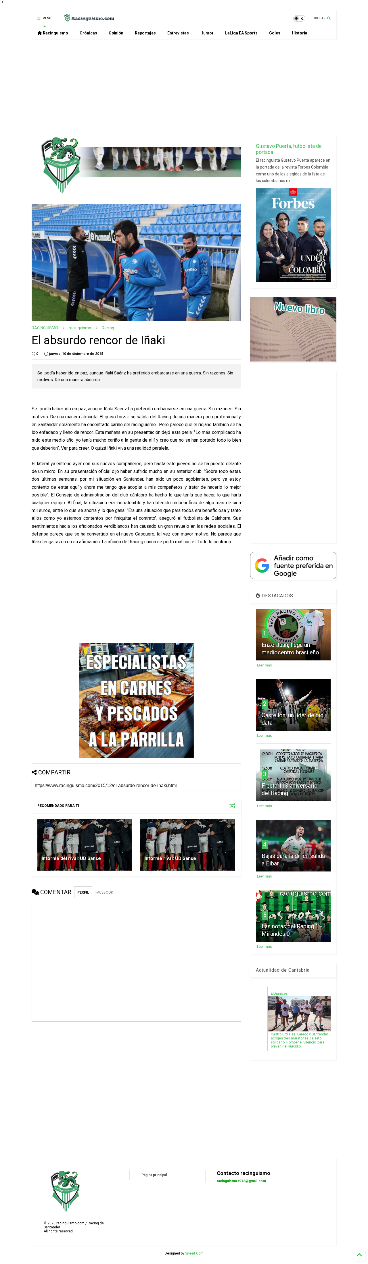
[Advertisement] (184, 87)
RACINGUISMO (45, 328)
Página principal (154, 1175)
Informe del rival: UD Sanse (71, 858)
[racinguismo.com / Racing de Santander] (88, 20)
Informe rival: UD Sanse (170, 858)
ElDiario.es (279, 994)
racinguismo (80, 328)
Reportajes (145, 33)
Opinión (116, 33)
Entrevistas (178, 33)
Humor (207, 33)
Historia (299, 33)
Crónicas (88, 33)
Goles (274, 33)
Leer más (264, 665)
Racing (108, 328)
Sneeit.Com (194, 1253)
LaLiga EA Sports (241, 33)
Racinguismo (55, 33)
